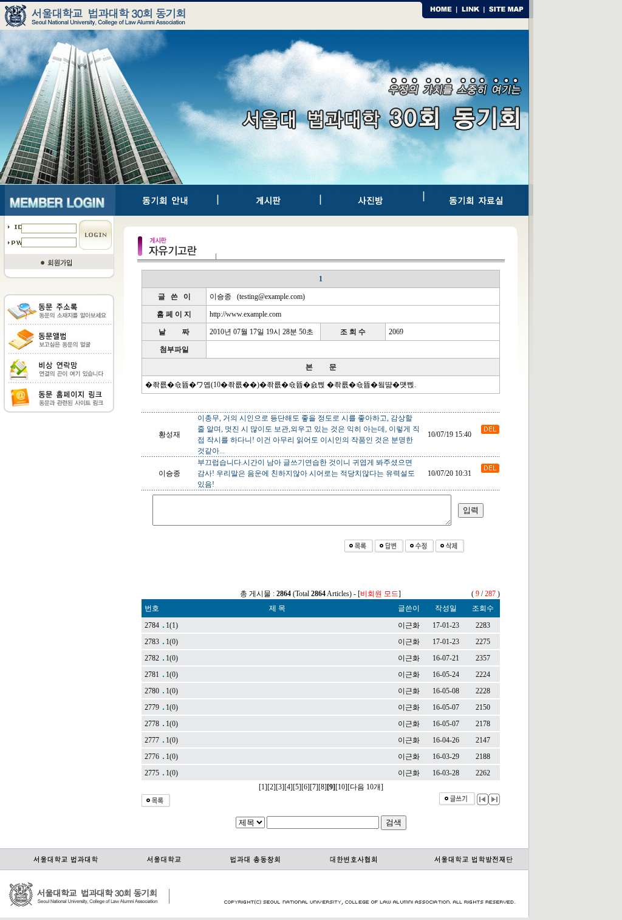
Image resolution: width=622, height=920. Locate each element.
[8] (322, 787)
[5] (297, 787)
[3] (280, 787)
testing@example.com (270, 296)
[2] (271, 787)
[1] (263, 787)
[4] (288, 787)
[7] (314, 787)
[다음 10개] (365, 787)
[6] (305, 787)
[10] (341, 787)
